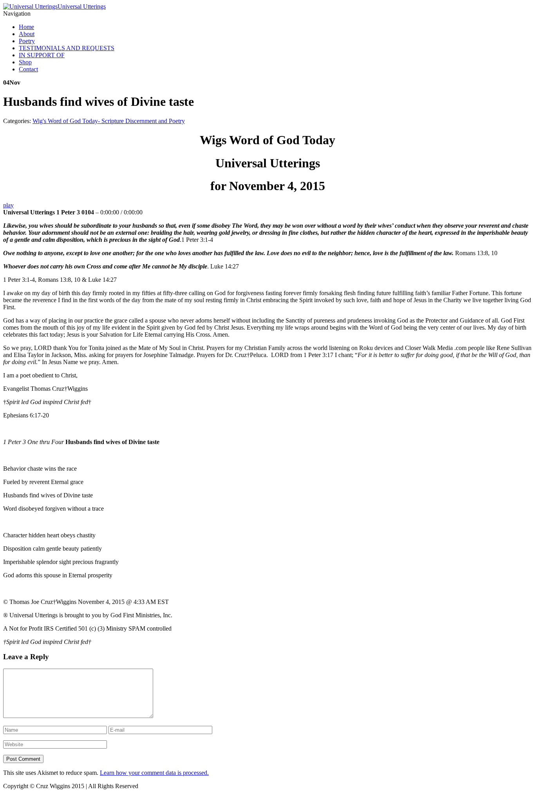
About (26, 34)
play (8, 205)
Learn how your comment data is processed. (154, 772)
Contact (28, 69)
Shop (25, 62)
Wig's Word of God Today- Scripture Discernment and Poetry (109, 121)
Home (26, 27)
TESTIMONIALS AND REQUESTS (66, 48)
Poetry (27, 41)
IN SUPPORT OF (42, 55)
